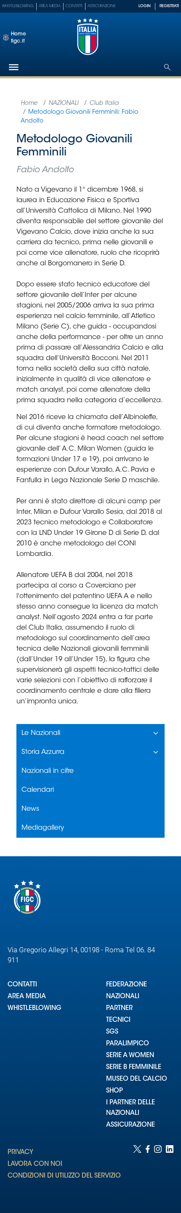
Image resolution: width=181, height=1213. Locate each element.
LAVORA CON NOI (35, 1164)
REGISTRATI (169, 6)
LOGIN (144, 6)
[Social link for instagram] (158, 1170)
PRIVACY (20, 1152)
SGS (112, 1032)
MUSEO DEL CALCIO (136, 1079)
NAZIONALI (122, 997)
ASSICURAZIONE (130, 1125)
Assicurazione (102, 6)
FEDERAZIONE (126, 985)
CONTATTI (22, 985)
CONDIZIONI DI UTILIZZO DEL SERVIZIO (64, 1176)
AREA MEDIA (27, 997)
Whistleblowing (18, 6)
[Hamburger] (14, 67)
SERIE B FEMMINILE (133, 1067)
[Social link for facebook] (148, 1170)
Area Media (50, 6)
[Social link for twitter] (137, 1170)
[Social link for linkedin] (169, 1170)
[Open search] (167, 67)
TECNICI (118, 1020)
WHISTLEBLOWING (34, 1008)
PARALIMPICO (127, 1044)
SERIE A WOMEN (130, 1056)
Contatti (74, 6)
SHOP (114, 1091)
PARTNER (119, 1008)
